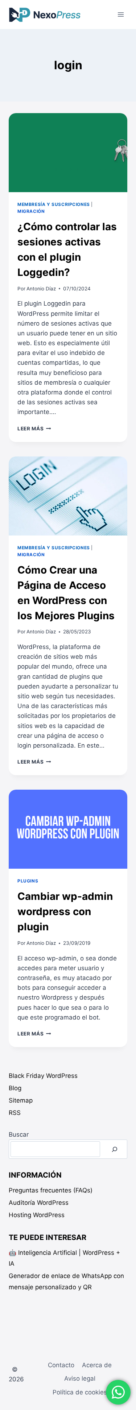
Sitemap (21, 1100)
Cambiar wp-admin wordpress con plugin (65, 911)
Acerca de (97, 1365)
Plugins (27, 881)
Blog (15, 1088)
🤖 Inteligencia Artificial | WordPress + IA (64, 1258)
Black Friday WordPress (43, 1075)
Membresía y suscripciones (53, 204)
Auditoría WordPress (39, 1202)
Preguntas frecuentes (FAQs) (50, 1190)
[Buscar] (114, 1149)
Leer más (34, 428)
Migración (31, 211)
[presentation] (68, 152)
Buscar (19, 1134)
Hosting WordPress (37, 1215)
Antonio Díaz (41, 288)
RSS (15, 1112)
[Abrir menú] (120, 14)
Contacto (61, 1365)
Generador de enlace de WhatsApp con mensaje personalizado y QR (66, 1281)
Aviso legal (79, 1378)
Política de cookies (80, 1392)
